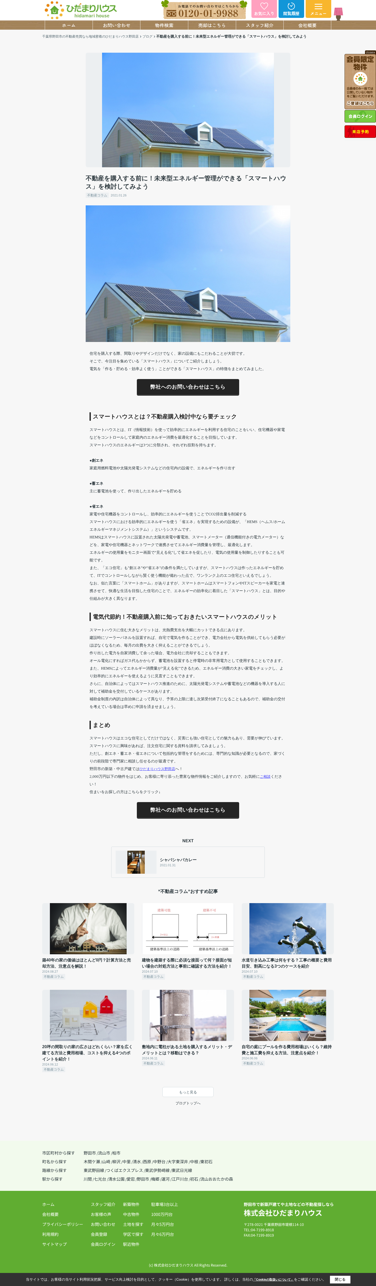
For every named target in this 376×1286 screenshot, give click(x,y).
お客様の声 (101, 1214)
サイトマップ (54, 1244)
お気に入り (264, 13)
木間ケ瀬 (92, 1161)
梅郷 (155, 1179)
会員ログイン (103, 1244)
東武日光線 (182, 1170)
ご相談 (265, 776)
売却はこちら (212, 25)
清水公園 (116, 1179)
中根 (194, 1161)
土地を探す (133, 1224)
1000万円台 (162, 1214)
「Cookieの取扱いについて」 (273, 1279)
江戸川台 (180, 1179)
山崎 (106, 1161)
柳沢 (116, 1161)
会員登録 (99, 1234)
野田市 (90, 1153)
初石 (194, 1179)
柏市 (116, 1153)
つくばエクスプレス (124, 1170)
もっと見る (188, 1092)
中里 (127, 1161)
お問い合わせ (116, 25)
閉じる (340, 1279)
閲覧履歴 (291, 13)
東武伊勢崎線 (157, 1170)
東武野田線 (94, 1170)
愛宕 (131, 1179)
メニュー (318, 13)
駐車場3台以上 (164, 1204)
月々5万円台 (162, 1224)
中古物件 (131, 1214)
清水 (137, 1161)
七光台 (100, 1179)
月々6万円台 (162, 1234)
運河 (165, 1179)
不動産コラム (97, 195)
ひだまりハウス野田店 (157, 769)
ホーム (69, 25)
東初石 (206, 1161)
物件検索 (164, 25)
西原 (147, 1161)
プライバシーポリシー (62, 1224)
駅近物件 (131, 1244)
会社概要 (307, 25)
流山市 (104, 1153)
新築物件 (131, 1204)
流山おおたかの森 (216, 1179)
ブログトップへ (188, 1103)
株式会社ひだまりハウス (283, 1212)
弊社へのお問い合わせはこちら (188, 387)
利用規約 (50, 1234)
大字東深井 (178, 1161)
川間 (88, 1179)
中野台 (159, 1161)
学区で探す (133, 1234)
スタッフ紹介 (259, 25)
